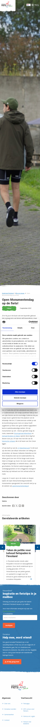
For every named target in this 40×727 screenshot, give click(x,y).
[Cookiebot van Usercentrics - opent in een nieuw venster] (29, 322)
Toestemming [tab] (7, 328)
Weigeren (20, 403)
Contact (7, 720)
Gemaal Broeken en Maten (11, 436)
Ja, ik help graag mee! (12, 662)
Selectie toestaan (20, 398)
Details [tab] (20, 328)
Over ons (7, 704)
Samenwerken (9, 714)
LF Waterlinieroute (24, 448)
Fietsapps (26, 704)
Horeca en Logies (29, 716)
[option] (20, 550)
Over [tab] (33, 328)
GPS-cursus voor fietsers (28, 710)
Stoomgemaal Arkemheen (22, 433)
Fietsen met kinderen (27, 723)
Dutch (28, 5)
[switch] (35, 371)
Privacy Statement (9, 611)
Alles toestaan (20, 392)
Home (7, 5)
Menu (36, 5)
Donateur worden (10, 709)
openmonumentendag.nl (20, 486)
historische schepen (8, 441)
